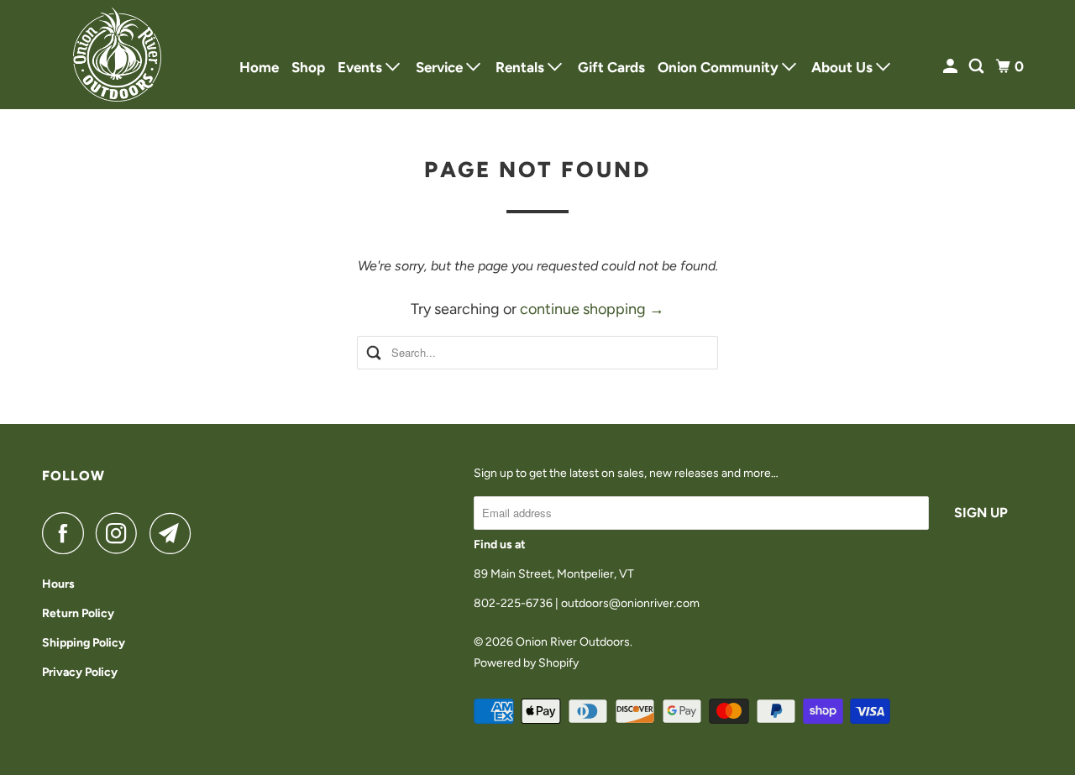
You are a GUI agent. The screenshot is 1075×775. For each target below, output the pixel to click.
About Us (843, 67)
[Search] (977, 66)
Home (259, 67)
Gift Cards (611, 67)
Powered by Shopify (526, 663)
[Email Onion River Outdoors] (174, 533)
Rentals (522, 67)
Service (441, 67)
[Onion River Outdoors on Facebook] (67, 533)
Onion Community (720, 67)
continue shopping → (592, 309)
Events (361, 67)
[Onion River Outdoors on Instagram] (121, 533)
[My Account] (951, 66)
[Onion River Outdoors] (117, 54)
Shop (308, 67)
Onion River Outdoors (573, 642)
